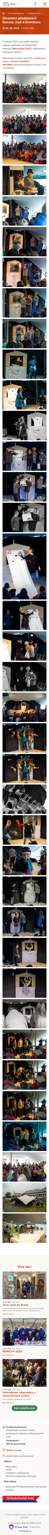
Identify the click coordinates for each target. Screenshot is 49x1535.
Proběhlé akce (34, 13)
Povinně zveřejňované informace (21, 1476)
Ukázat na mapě (13, 1450)
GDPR (8, 1469)
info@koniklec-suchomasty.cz (19, 1456)
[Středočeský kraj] (24, 1499)
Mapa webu (11, 1466)
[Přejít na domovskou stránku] (10, 4)
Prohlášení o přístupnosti (17, 1473)
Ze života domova (16, 13)
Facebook (35, 4)
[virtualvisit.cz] (18, 1527)
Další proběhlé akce (24, 1408)
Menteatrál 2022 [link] (22, 48)
